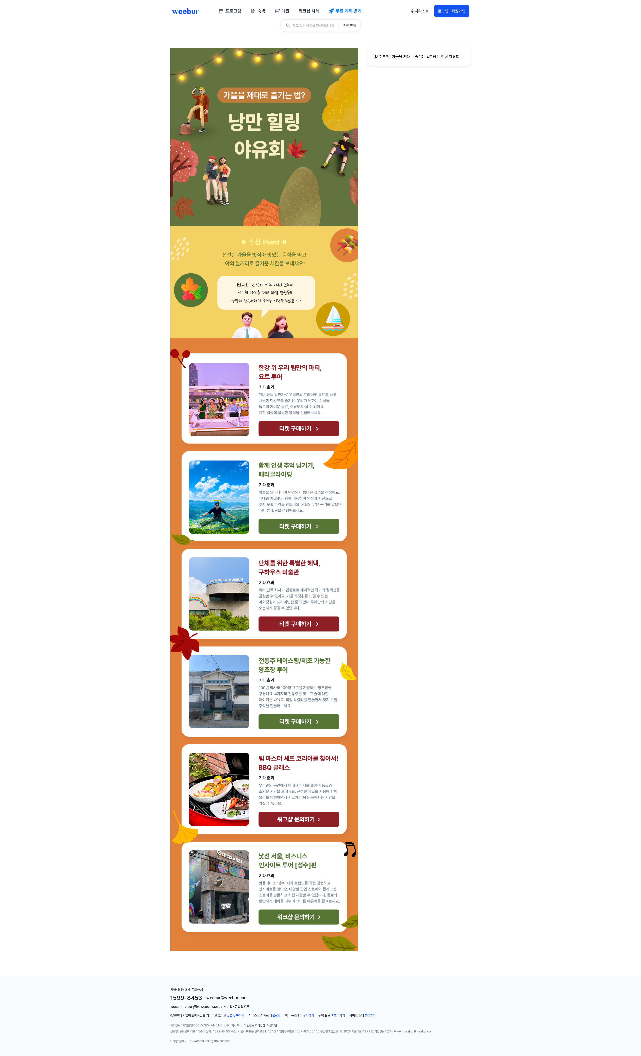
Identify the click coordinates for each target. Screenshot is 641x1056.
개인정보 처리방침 (254, 1025)
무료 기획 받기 (349, 11)
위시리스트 (420, 11)
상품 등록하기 (235, 1015)
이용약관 (272, 1025)
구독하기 (308, 1015)
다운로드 (274, 1015)
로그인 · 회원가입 (451, 11)
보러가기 (339, 1015)
